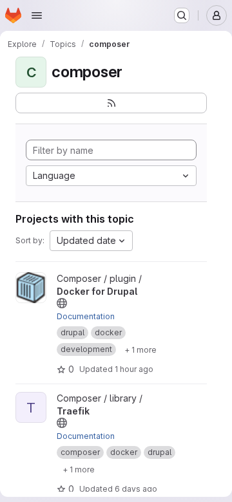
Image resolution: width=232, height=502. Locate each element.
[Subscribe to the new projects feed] (111, 103)
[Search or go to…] (181, 15)
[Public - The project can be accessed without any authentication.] (62, 303)
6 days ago (136, 489)
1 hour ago (134, 369)
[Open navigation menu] (36, 15)
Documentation (86, 316)
